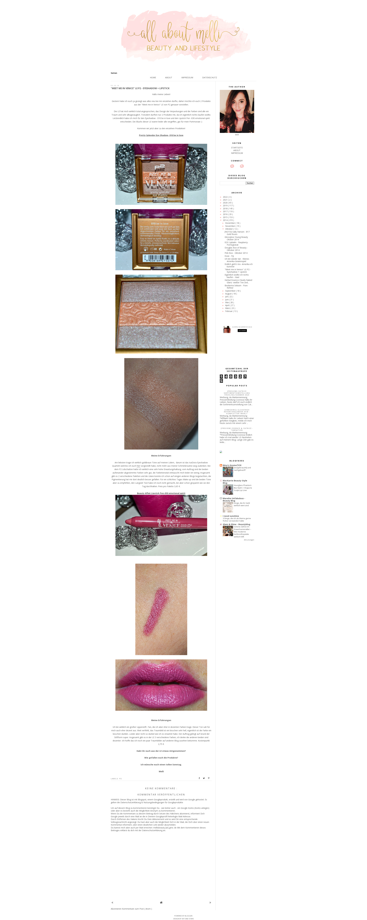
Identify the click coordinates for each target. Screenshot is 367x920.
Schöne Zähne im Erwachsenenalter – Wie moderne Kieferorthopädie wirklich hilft (242, 531)
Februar (229, 311)
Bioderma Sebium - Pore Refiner (236, 286)
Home (153, 77)
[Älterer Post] (210, 902)
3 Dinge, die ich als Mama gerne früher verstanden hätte (237, 519)
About (168, 77)
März (228, 308)
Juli (226, 296)
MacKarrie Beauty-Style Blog (235, 481)
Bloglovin (232, 166)
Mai (227, 302)
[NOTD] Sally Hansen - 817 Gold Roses (237, 233)
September (230, 290)
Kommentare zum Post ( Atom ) (137, 908)
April (227, 305)
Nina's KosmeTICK (232, 465)
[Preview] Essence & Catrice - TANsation (237, 429)
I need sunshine (231, 516)
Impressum (187, 77)
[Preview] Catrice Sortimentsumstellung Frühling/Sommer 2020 (237, 393)
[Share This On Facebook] (199, 778)
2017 (225, 211)
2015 (225, 217)
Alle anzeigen (249, 540)
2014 (225, 220)
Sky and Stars (188, 919)
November (230, 226)
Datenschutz (209, 77)
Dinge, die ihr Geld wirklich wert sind (242, 504)
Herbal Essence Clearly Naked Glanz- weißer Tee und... (238, 281)
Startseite (237, 147)
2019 (225, 205)
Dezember (230, 223)
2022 (225, 197)
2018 (225, 208)
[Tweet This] (204, 778)
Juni (227, 299)
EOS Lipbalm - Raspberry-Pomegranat (236, 243)
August (228, 293)
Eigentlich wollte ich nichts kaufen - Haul (237, 276)
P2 (120, 779)
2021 (225, 199)
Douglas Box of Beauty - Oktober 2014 (236, 248)
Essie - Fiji (229, 256)
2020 (225, 202)
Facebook (237, 166)
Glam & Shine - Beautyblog (236, 524)
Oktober (229, 228)
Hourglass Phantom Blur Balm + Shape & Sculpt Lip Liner (243, 488)
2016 (225, 214)
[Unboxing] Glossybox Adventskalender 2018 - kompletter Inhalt (237, 412)
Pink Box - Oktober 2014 (236, 253)
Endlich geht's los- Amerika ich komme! (239, 265)
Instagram (242, 166)
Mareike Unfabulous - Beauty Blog (234, 499)
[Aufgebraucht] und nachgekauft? (242, 468)
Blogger (188, 916)
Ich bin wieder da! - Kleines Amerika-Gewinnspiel (237, 260)
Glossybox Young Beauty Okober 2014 (236, 238)
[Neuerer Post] (112, 902)
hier (138, 465)
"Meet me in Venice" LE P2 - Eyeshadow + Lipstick (238, 270)
